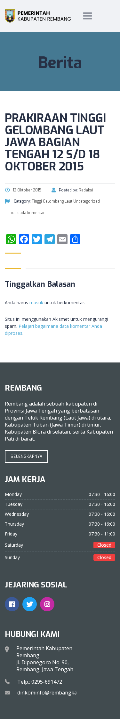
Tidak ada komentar (26, 212)
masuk (36, 302)
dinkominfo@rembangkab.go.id (55, 692)
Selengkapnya (27, 456)
